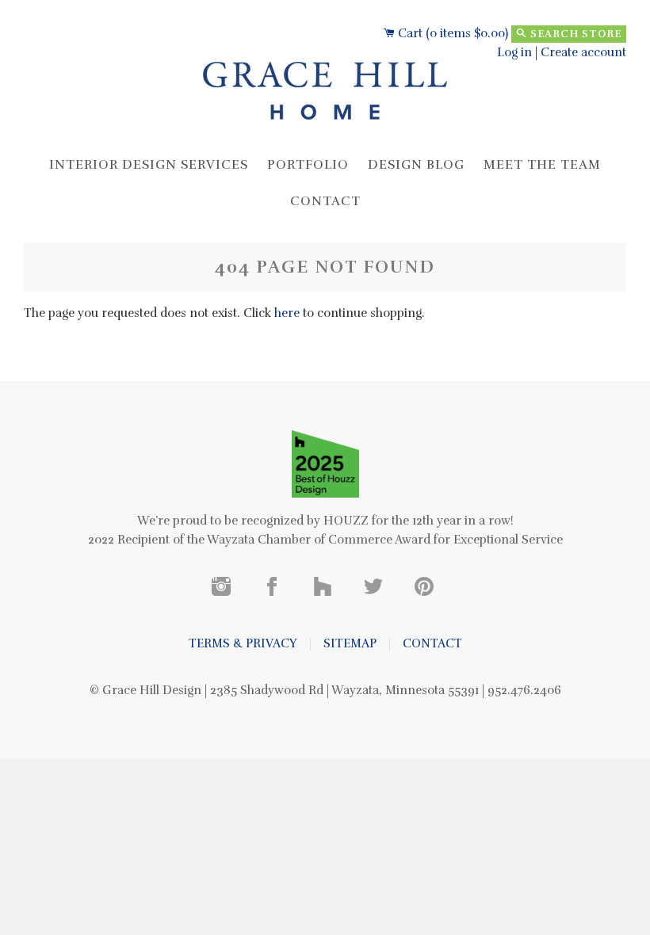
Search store (574, 34)
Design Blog (416, 165)
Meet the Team (542, 165)
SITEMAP (350, 643)
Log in (514, 52)
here (287, 313)
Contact (325, 201)
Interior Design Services (148, 165)
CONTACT (432, 643)
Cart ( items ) (451, 33)
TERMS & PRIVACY (243, 643)
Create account (583, 52)
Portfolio (308, 165)
